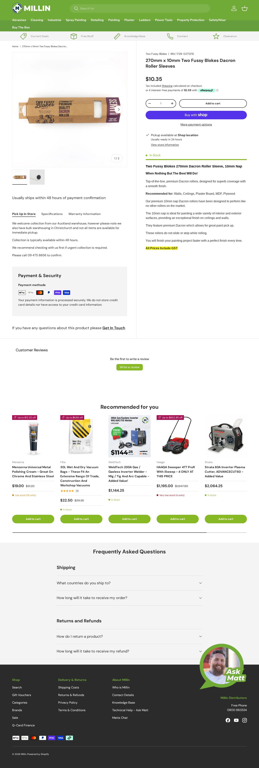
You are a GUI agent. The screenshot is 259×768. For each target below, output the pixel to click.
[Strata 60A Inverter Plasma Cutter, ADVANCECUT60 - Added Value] (226, 436)
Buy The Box (21, 27)
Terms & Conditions (72, 710)
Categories (19, 703)
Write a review (130, 367)
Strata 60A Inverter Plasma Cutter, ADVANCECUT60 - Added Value (225, 471)
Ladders (145, 20)
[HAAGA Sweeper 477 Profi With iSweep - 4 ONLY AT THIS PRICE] (178, 436)
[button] (244, 8)
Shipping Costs (68, 687)
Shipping (167, 86)
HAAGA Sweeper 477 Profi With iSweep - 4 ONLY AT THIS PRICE (176, 471)
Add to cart (213, 103)
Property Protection (190, 20)
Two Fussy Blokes (156, 53)
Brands (17, 710)
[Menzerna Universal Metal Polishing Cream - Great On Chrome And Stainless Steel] (33, 436)
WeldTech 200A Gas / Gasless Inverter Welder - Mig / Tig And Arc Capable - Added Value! (128, 474)
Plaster (129, 20)
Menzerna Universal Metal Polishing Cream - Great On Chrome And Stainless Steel (33, 471)
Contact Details (123, 695)
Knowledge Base (123, 703)
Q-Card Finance (23, 725)
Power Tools (164, 20)
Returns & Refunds (71, 695)
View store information (165, 144)
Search (17, 687)
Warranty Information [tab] (84, 214)
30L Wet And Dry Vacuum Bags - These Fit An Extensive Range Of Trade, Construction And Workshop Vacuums (79, 476)
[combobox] (140, 8)
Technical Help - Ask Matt (130, 710)
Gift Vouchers (21, 695)
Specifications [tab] (52, 214)
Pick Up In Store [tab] (24, 214)
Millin (23, 754)
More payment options (196, 125)
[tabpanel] (69, 239)
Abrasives (19, 20)
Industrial (54, 20)
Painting (114, 20)
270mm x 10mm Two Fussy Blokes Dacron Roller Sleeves (44, 46)
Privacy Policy (68, 703)
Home (15, 46)
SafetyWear (217, 20)
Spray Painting (76, 20)
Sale (15, 718)
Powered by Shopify (38, 754)
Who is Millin (121, 687)
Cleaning (37, 20)
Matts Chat (120, 718)
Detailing (97, 20)
